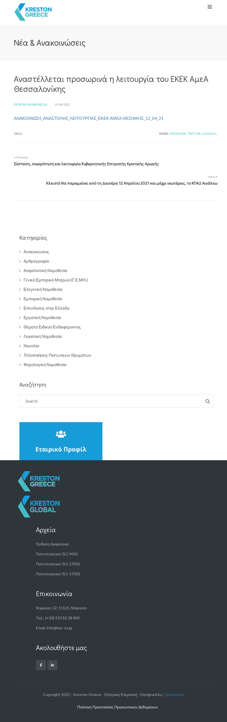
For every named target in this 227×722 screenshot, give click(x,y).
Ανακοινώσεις (36, 251)
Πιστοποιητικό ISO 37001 (58, 573)
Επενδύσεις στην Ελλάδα (46, 308)
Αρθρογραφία (36, 260)
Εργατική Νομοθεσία (30, 104)
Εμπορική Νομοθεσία (43, 298)
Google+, (209, 133)
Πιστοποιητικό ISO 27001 (58, 563)
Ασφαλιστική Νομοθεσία (45, 270)
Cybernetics (173, 694)
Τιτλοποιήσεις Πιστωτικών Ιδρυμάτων (57, 355)
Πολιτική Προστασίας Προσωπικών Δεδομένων (117, 707)
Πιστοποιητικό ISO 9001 (57, 554)
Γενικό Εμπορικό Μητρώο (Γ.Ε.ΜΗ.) (56, 279)
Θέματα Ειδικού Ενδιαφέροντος (52, 326)
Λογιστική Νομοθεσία (43, 336)
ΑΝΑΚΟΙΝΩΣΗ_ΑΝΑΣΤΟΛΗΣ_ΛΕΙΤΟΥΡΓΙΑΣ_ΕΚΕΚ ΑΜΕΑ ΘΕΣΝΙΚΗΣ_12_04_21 (89, 118)
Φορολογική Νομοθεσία (45, 364)
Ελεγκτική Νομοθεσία (43, 289)
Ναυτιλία (31, 345)
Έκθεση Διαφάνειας (52, 544)
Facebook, (178, 133)
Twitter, (194, 133)
